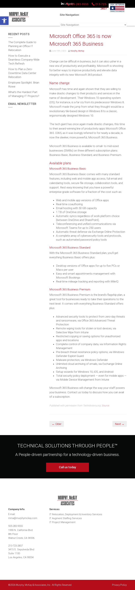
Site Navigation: (70, 14)
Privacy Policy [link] (119, 585)
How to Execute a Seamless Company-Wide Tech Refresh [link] (24, 59)
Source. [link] (105, 405)
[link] (4, 20)
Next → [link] (119, 424)
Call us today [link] (67, 467)
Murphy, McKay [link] (77, 51)
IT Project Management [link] (62, 522)
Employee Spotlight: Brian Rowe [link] (23, 84)
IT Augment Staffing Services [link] (65, 518)
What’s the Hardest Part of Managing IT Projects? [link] (23, 94)
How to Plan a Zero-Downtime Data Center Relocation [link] (22, 73)
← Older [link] (56, 424)
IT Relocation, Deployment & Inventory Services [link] (75, 514)
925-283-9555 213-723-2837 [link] (88, 6)
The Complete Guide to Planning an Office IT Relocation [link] (22, 46)
